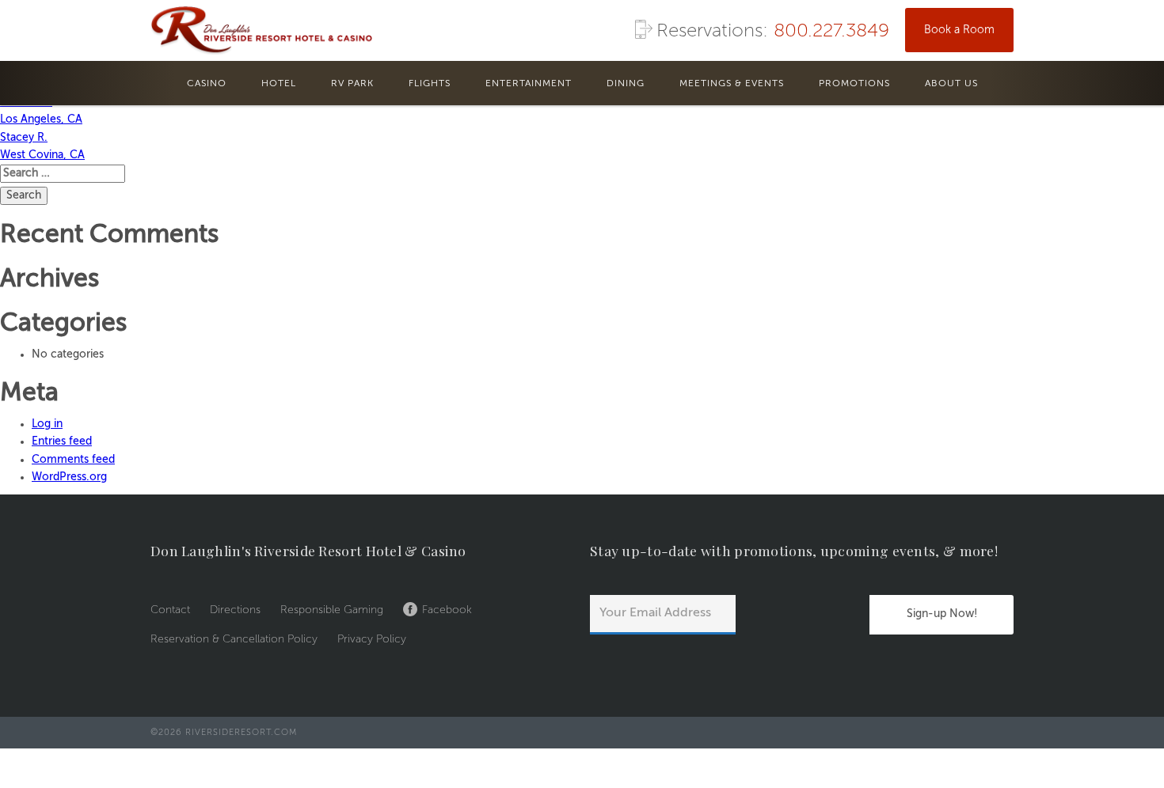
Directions (235, 610)
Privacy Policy (371, 639)
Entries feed (62, 441)
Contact (170, 610)
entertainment (528, 84)
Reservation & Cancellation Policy (234, 639)
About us (951, 84)
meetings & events (731, 84)
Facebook (447, 610)
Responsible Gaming (331, 610)
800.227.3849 (831, 31)
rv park (352, 84)
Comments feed (73, 459)
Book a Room (959, 30)
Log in (47, 424)
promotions (854, 84)
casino (206, 84)
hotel (278, 84)
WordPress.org (69, 477)
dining (626, 84)
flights (430, 84)
